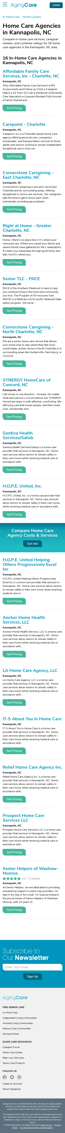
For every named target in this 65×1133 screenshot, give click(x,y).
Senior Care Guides (12, 1052)
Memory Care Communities (17, 1028)
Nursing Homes (11, 1033)
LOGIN (56, 5)
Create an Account (12, 1083)
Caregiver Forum (11, 1047)
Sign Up (32, 976)
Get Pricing (14, 108)
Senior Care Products (14, 1063)
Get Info (32, 544)
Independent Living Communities (20, 1018)
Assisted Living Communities (18, 1023)
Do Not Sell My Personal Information (36, 1127)
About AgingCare (12, 1089)
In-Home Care (10, 1012)
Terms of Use (46, 1125)
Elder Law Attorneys (13, 1057)
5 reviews (34, 878)
